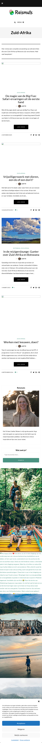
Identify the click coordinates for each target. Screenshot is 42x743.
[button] (39, 701)
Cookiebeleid (15, 740)
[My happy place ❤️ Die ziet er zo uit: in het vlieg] (21, 573)
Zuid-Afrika (21, 92)
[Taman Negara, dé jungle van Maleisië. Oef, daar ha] (21, 489)
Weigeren (21, 729)
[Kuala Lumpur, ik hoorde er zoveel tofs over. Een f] (21, 531)
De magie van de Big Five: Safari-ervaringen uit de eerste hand (21, 99)
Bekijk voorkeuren (21, 735)
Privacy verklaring (25, 740)
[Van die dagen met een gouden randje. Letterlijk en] (21, 657)
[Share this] (31, 135)
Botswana (16, 248)
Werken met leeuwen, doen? (21, 342)
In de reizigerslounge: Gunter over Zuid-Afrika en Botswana (21, 253)
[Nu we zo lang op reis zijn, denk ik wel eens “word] (21, 615)
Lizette (23, 106)
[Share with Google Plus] (36, 135)
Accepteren (21, 723)
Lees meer (21, 127)
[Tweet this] (33, 135)
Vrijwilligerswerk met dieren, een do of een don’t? (21, 178)
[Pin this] (39, 135)
